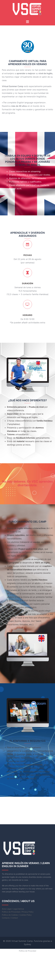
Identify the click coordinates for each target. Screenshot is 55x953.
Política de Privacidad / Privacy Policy (18, 912)
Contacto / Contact (10, 918)
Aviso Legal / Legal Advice (13, 909)
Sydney (27, 944)
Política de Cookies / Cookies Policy (17, 915)
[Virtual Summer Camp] (27, 9)
